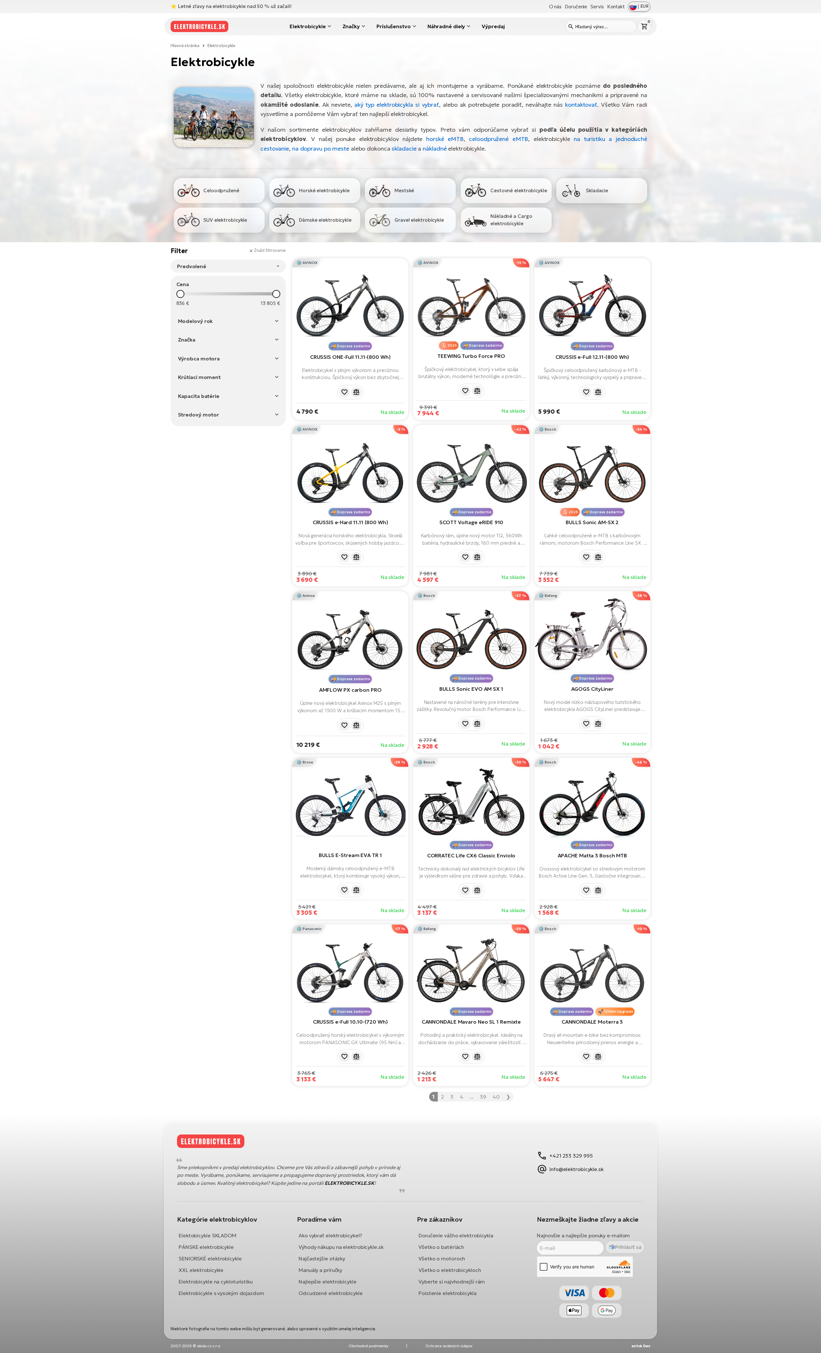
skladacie (404, 148)
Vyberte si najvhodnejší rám (452, 1281)
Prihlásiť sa (628, 1247)
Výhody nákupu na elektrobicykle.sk (341, 1246)
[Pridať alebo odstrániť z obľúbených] (344, 392)
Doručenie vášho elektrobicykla (456, 1235)
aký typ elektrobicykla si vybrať (396, 104)
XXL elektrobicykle (201, 1269)
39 (483, 1096)
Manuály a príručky (320, 1269)
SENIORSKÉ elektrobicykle (210, 1258)
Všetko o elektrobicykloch (450, 1269)
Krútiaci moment (199, 377)
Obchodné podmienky (368, 1345)
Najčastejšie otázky (322, 1258)
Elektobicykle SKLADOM (207, 1235)
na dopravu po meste (320, 148)
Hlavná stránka (185, 45)
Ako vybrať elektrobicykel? (330, 1235)
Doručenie (576, 7)
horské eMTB (445, 139)
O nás (555, 7)
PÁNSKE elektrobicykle (206, 1246)
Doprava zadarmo (353, 346)
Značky (351, 26)
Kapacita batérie (198, 396)
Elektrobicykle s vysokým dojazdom (221, 1293)
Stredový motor (198, 414)
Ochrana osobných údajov (448, 1345)
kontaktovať (581, 104)
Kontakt (616, 7)
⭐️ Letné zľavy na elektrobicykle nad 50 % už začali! (231, 6)
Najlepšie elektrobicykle (328, 1281)
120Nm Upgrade (618, 1011)
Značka (186, 339)
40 (496, 1096)
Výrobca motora (199, 358)
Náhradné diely (446, 26)
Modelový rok (195, 321)
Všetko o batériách (441, 1246)
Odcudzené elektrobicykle (331, 1293)
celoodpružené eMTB (498, 139)
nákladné (434, 148)
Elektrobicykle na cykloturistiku (216, 1281)
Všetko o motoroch (442, 1258)
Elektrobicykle (308, 26)
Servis (597, 7)
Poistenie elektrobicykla (448, 1293)
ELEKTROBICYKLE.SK (349, 1183)
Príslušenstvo (394, 26)
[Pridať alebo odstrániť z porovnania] (356, 392)
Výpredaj (493, 26)
